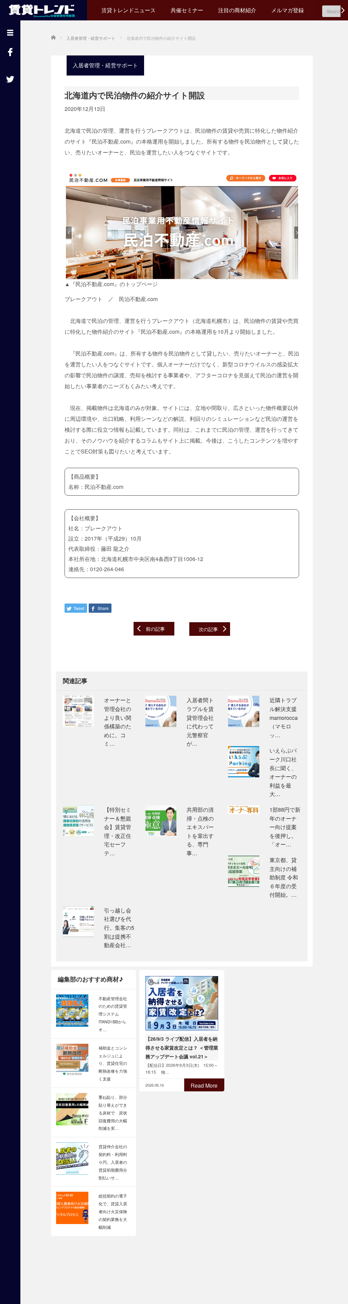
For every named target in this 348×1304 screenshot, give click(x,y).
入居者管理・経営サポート (105, 65)
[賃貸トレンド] (43, 9)
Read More (204, 1085)
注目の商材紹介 (237, 10)
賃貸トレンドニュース (128, 10)
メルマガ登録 (287, 10)
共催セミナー (187, 10)
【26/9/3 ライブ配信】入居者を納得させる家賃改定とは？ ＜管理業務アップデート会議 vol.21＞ (181, 1047)
